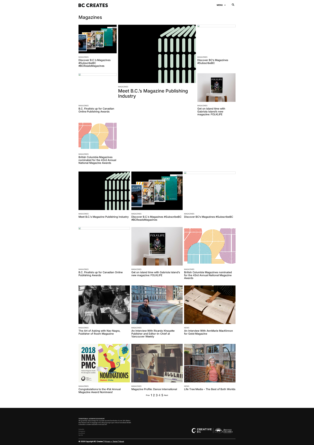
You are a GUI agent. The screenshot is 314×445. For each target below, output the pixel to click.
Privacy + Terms (111, 441)
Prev (148, 395)
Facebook (81, 433)
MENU (220, 5)
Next (166, 395)
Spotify (80, 435)
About (121, 441)
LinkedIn (81, 429)
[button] (233, 4)
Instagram (81, 431)
